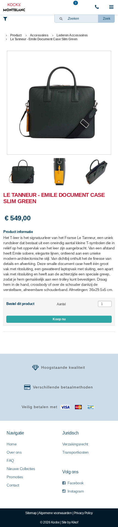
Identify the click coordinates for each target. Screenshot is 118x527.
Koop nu (59, 319)
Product (16, 35)
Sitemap (31, 513)
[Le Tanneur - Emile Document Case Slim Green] (59, 102)
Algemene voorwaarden (55, 513)
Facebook (76, 483)
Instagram (76, 491)
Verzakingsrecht (75, 444)
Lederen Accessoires (72, 35)
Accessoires (39, 35)
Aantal (61, 304)
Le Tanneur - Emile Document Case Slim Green (43, 39)
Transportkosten (75, 452)
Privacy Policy (83, 513)
